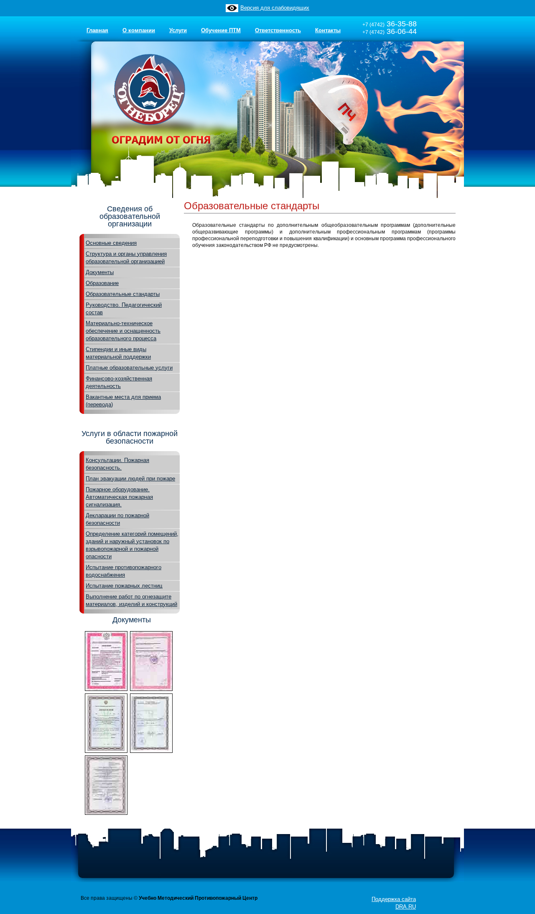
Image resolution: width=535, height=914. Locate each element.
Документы (100, 272)
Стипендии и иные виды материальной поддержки (118, 353)
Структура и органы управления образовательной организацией (126, 257)
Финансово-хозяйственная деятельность (119, 382)
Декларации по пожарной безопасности (117, 519)
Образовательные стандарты (123, 294)
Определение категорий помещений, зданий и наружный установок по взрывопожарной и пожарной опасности (132, 545)
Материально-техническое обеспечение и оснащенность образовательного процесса (123, 330)
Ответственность (278, 30)
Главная (97, 30)
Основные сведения (111, 243)
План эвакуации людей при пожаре (130, 478)
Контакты (328, 30)
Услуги (178, 30)
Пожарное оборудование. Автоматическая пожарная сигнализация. (119, 497)
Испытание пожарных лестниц (124, 586)
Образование (102, 283)
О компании (138, 30)
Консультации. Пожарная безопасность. (117, 464)
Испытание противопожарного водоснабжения (123, 571)
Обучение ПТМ (221, 30)
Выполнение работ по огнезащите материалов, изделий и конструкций (131, 600)
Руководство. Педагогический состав (124, 309)
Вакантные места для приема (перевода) (123, 401)
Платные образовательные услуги (129, 368)
